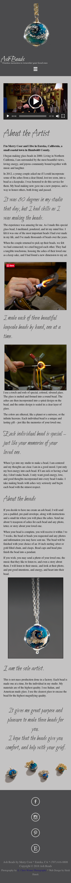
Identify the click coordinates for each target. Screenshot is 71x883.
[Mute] (57, 116)
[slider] (32, 116)
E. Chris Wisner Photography (32, 870)
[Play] (8, 116)
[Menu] (35, 69)
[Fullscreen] (63, 116)
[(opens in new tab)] (35, 801)
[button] (35, 101)
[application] (35, 101)
